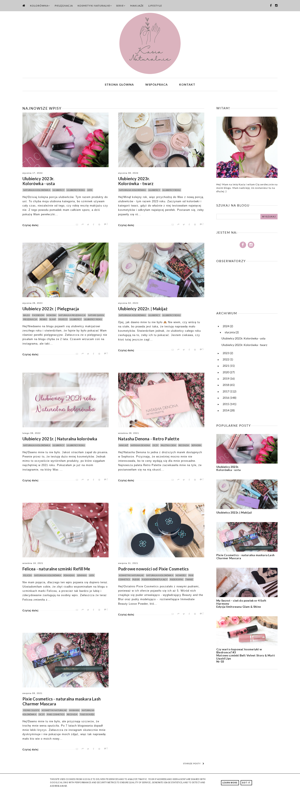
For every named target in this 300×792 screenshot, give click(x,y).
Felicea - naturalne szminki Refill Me (56, 568)
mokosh (51, 315)
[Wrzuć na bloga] (83, 224)
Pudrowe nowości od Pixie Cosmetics (153, 568)
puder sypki (176, 579)
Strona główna (119, 84)
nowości (181, 575)
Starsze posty (192, 763)
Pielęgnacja (64, 5)
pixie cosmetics (55, 714)
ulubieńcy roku (76, 190)
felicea (27, 575)
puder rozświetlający (154, 579)
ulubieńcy (58, 190)
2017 (226, 391)
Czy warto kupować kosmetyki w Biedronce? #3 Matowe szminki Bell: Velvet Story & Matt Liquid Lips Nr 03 (245, 655)
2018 (226, 385)
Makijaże (137, 5)
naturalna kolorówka (36, 190)
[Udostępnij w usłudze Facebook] (94, 224)
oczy (155, 445)
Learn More (230, 783)
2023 (226, 353)
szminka (82, 575)
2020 (226, 372)
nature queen (96, 315)
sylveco (62, 319)
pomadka (69, 575)
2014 (226, 410)
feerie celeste (31, 710)
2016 (226, 397)
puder (135, 579)
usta (89, 190)
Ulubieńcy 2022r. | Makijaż (142, 308)
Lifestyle (155, 5)
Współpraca (156, 84)
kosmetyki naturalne (131, 575)
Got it (246, 783)
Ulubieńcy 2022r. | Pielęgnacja (50, 308)
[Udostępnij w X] (89, 224)
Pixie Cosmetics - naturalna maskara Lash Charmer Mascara (61, 701)
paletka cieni (168, 445)
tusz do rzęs (87, 714)
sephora (196, 445)
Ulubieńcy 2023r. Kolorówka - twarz (135, 181)
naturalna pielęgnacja (72, 315)
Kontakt (187, 84)
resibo (43, 319)
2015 (226, 404)
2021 (226, 365)
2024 (226, 326)
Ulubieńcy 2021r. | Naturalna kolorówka (59, 438)
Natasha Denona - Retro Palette (148, 438)
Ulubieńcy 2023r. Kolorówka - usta (38, 181)
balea (26, 315)
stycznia (230, 332)
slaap (52, 319)
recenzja (184, 445)
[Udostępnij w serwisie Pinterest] (100, 224)
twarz (189, 579)
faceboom (38, 315)
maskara (74, 710)
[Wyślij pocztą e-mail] (78, 224)
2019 (226, 378)
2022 (226, 359)
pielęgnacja (30, 319)
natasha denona (140, 445)
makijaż (123, 445)
